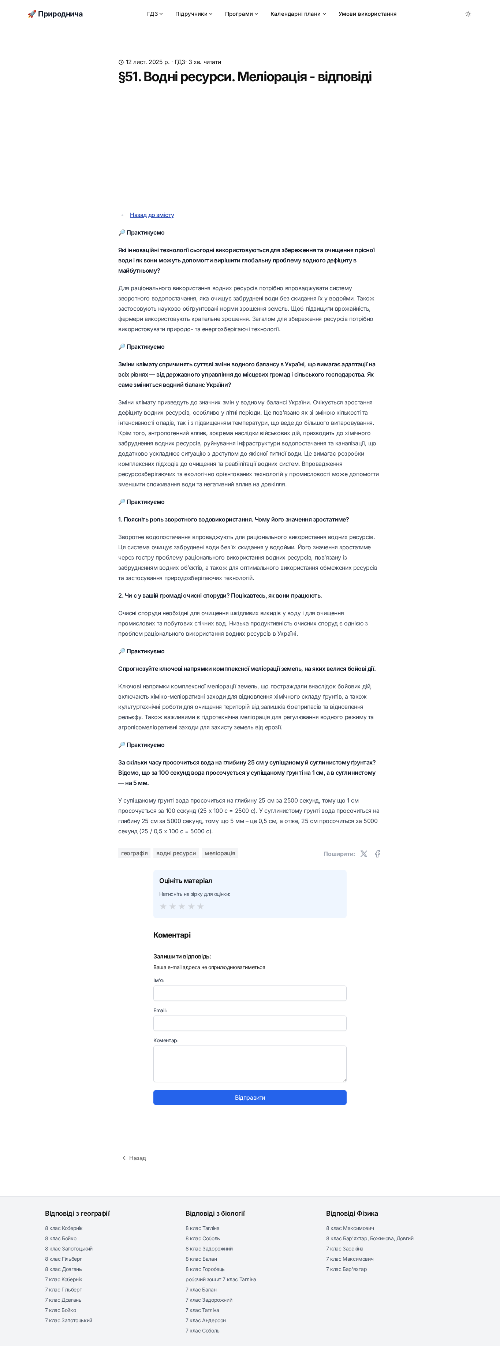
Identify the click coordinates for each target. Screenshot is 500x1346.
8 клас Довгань (63, 1269)
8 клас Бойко (60, 1238)
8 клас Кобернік (64, 1228)
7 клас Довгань (63, 1300)
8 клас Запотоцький (69, 1248)
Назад (137, 1158)
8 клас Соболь (203, 1238)
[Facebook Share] (377, 853)
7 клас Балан (201, 1289)
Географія (134, 853)
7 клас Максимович (349, 1259)
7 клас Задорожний (209, 1300)
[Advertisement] (250, 147)
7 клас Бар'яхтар (346, 1269)
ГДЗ (152, 13)
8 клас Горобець (205, 1269)
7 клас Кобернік (63, 1279)
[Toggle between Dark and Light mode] (468, 14)
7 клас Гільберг (63, 1289)
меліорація (220, 853)
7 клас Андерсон (206, 1320)
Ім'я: (158, 980)
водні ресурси (176, 853)
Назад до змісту (152, 214)
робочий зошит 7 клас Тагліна (221, 1279)
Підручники (191, 13)
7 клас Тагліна (202, 1310)
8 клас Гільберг (63, 1259)
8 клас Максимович (350, 1228)
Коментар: (165, 1040)
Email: (160, 1010)
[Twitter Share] (363, 853)
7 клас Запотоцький (68, 1320)
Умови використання (368, 13)
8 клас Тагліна (202, 1228)
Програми (239, 13)
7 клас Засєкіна (344, 1248)
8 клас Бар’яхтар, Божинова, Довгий (369, 1238)
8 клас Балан (201, 1259)
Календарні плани (295, 13)
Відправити (250, 1097)
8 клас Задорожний (209, 1248)
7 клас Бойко (60, 1310)
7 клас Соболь (203, 1330)
